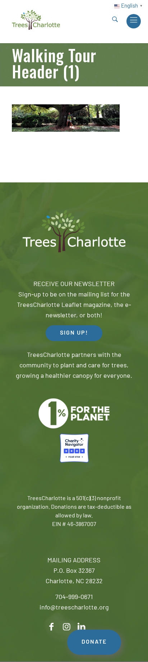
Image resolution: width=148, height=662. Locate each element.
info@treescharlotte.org (74, 608)
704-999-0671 (74, 597)
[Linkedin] (81, 626)
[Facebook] (51, 626)
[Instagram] (66, 626)
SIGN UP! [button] (74, 333)
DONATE (94, 642)
